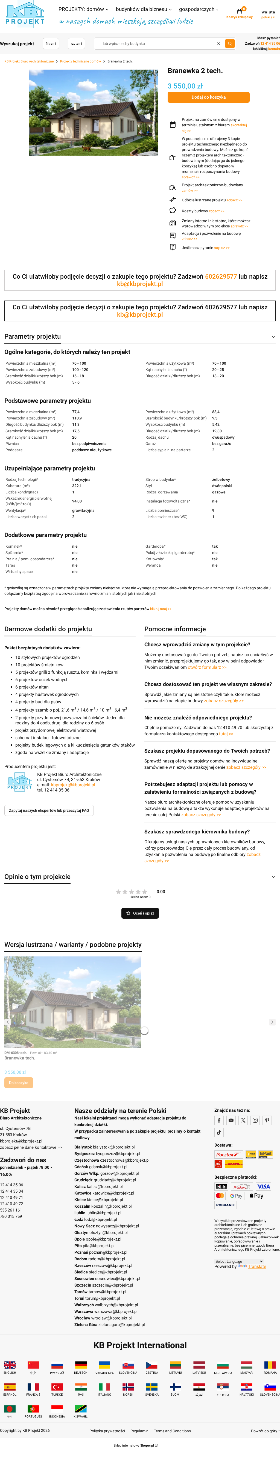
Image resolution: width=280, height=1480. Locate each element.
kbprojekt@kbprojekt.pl (73, 784)
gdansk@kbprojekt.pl (108, 1166)
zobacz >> (234, 200)
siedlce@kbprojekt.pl (108, 1272)
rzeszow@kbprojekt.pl (112, 1265)
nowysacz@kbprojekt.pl (117, 1226)
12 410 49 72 (11, 1203)
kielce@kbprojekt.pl (105, 1199)
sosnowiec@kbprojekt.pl (117, 1278)
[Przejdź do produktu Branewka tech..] (72, 1002)
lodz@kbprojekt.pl (100, 1219)
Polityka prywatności (107, 1431)
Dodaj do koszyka (209, 97)
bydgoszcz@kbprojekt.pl (118, 1153)
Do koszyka (18, 1083)
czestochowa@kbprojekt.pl (125, 1160)
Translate (257, 1266)
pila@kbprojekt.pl (99, 1245)
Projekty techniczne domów (80, 61)
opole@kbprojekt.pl (103, 1239)
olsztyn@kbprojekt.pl (108, 1232)
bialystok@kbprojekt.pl (114, 1147)
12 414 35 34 (11, 1191)
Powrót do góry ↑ (265, 1431)
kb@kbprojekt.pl (140, 284)
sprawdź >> (191, 177)
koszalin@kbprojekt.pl (111, 1206)
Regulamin (139, 1431)
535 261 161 (11, 1210)
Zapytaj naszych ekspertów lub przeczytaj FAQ (49, 810)
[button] (84, 10)
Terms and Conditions (172, 1431)
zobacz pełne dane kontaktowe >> (31, 1147)
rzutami (76, 43)
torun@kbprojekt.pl (102, 1298)
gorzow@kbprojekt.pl (119, 1173)
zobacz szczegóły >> (224, 700)
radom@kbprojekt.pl (106, 1258)
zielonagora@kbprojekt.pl (121, 1324)
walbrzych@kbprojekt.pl (116, 1304)
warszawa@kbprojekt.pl (116, 1311)
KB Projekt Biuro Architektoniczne (29, 61)
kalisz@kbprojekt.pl (105, 1186)
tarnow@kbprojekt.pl (107, 1291)
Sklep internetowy (133, 1445)
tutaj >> (226, 733)
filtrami (51, 43)
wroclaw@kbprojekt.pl (111, 1318)
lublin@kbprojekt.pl (103, 1212)
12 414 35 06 (11, 1184)
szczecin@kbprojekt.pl (112, 1285)
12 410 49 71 (11, 1197)
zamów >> (190, 190)
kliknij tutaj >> (160, 609)
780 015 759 (11, 1216)
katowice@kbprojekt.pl (113, 1193)
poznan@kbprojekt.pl (108, 1252)
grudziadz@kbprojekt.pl (115, 1180)
